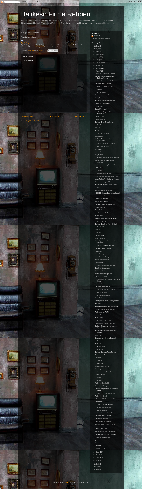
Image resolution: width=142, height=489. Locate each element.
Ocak (98, 460)
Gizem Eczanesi (100, 221)
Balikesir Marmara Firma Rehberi (105, 413)
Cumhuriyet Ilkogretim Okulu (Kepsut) (107, 157)
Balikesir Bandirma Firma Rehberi (106, 224)
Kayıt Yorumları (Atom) (33, 121)
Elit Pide (98, 303)
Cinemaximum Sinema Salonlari (105, 338)
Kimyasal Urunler (100, 271)
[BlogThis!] (51, 50)
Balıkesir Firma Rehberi (55, 14)
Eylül (97, 60)
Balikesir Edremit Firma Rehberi (105, 143)
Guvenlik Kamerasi (101, 298)
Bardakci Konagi (100, 284)
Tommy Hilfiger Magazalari (103, 274)
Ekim (97, 57)
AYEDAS (98, 128)
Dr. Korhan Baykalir (101, 410)
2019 (95, 49)
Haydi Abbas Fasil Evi (102, 133)
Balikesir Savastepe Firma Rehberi (106, 393)
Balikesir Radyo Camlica (103, 84)
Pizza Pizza (99, 363)
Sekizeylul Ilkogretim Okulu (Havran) (107, 301)
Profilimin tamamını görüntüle (101, 39)
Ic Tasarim (98, 170)
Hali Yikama (99, 360)
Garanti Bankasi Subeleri (103, 421)
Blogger (66, 482)
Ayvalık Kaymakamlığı (28, 43)
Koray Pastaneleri (100, 98)
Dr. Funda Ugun (100, 346)
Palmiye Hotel (99, 235)
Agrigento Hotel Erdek (102, 383)
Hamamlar (98, 380)
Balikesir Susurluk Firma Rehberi (105, 352)
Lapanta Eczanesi (101, 276)
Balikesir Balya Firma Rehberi (104, 245)
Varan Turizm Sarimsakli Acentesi (106, 218)
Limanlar (98, 358)
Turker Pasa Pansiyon (102, 259)
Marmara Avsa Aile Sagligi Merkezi (106, 431)
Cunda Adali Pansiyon (102, 366)
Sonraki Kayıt (27, 116)
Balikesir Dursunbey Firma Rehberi (106, 165)
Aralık (98, 51)
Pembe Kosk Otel (100, 196)
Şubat (98, 457)
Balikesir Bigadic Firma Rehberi (105, 204)
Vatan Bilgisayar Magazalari (104, 190)
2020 (95, 46)
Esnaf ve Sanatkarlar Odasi (104, 86)
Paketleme (98, 402)
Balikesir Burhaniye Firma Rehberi (106, 184)
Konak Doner (99, 215)
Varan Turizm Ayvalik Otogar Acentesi (107, 179)
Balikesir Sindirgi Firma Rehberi (105, 372)
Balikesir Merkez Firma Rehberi (105, 309)
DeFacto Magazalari (101, 254)
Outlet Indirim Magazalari (103, 173)
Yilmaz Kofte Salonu (101, 201)
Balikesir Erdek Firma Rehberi (104, 122)
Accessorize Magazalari (102, 355)
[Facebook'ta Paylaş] (55, 50)
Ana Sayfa (54, 116)
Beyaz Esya (99, 317)
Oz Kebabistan (100, 119)
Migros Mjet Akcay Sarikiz (103, 386)
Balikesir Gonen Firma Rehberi (105, 81)
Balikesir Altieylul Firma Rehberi (105, 289)
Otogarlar (98, 232)
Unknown (97, 36)
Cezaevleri (98, 149)
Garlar (97, 187)
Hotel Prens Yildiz (101, 92)
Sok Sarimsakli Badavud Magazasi (106, 176)
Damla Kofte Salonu (101, 429)
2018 (95, 464)
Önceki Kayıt (81, 116)
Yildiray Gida (99, 136)
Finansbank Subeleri (101, 418)
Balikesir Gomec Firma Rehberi (105, 100)
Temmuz (99, 65)
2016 (95, 469)
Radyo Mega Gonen (101, 125)
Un (96, 440)
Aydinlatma (98, 251)
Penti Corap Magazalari (102, 295)
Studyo (97, 230)
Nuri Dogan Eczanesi (102, 369)
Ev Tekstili (98, 152)
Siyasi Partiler (99, 106)
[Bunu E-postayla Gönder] (48, 50)
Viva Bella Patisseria (101, 199)
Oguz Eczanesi (100, 238)
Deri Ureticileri (99, 315)
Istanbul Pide (99, 116)
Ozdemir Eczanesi (101, 448)
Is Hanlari (98, 377)
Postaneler (98, 89)
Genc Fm (98, 168)
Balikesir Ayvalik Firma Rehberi (105, 265)
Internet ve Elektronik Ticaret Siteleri (107, 399)
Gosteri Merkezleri (101, 109)
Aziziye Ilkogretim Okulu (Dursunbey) (107, 306)
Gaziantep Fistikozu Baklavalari (105, 95)
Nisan (98, 452)
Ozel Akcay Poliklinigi (102, 257)
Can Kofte (98, 446)
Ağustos (98, 62)
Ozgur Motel (99, 262)
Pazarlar (97, 130)
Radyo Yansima (100, 207)
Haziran (98, 68)
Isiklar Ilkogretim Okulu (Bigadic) (105, 323)
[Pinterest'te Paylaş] (57, 50)
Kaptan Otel (99, 349)
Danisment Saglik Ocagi (103, 320)
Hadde (97, 341)
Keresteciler (99, 443)
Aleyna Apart (99, 155)
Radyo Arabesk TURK (102, 146)
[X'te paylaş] (53, 50)
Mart (97, 455)
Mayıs (98, 71)
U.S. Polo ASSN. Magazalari (104, 213)
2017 (95, 467)
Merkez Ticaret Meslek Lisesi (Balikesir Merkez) (104, 77)
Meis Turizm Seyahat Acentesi (105, 182)
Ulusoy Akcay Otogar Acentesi (105, 73)
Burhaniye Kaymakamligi (103, 407)
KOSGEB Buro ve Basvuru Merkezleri (107, 193)
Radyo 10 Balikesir (101, 227)
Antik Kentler (99, 210)
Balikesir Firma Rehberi (102, 287)
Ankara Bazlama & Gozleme (104, 404)
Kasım (98, 54)
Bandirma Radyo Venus (102, 103)
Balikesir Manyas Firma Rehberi (105, 434)
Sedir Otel (98, 343)
